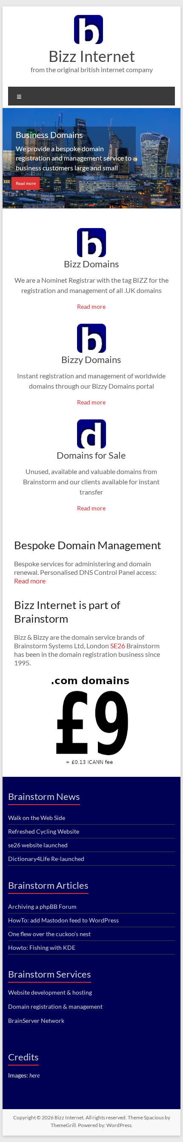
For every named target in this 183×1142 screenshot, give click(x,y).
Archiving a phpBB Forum (42, 906)
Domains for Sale (91, 455)
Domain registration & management (55, 1006)
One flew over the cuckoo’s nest (49, 933)
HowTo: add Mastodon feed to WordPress (63, 920)
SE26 (117, 645)
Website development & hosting (50, 992)
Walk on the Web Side (36, 817)
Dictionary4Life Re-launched (46, 858)
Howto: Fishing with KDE (41, 947)
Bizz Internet (92, 56)
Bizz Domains (91, 263)
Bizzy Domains (91, 359)
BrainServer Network (36, 1020)
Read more (26, 183)
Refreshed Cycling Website (43, 831)
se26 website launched (38, 845)
